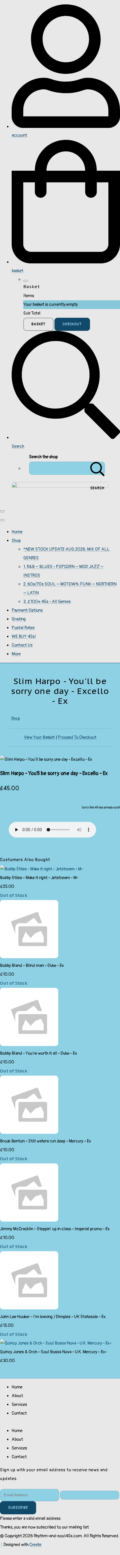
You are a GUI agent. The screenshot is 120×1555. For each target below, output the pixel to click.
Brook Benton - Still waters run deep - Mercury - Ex (45, 1141)
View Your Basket (39, 737)
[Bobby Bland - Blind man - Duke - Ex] (29, 957)
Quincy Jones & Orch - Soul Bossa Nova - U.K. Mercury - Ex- (53, 1352)
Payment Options (27, 610)
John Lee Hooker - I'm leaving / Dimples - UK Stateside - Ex (53, 1317)
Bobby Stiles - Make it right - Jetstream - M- (39, 878)
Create (35, 1544)
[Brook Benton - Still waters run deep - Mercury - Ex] (29, 1132)
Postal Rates (23, 628)
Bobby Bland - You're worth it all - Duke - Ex (38, 1053)
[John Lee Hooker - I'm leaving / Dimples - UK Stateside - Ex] (29, 1308)
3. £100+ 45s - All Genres (47, 601)
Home (17, 532)
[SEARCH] (97, 468)
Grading (19, 619)
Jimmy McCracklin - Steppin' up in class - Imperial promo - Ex (55, 1229)
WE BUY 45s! (24, 636)
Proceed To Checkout (77, 737)
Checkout (72, 324)
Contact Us (22, 645)
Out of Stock (13, 895)
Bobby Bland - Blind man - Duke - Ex (32, 965)
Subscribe (18, 1508)
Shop (16, 540)
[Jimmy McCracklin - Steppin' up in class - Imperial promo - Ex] (29, 1220)
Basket (38, 324)
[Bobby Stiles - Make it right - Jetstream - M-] (41, 869)
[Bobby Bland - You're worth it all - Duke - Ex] (29, 1044)
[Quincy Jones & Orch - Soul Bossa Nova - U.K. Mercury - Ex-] (56, 1343)
